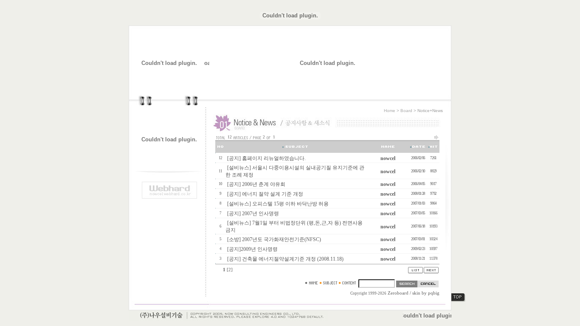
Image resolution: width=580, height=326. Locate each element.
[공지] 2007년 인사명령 (253, 213)
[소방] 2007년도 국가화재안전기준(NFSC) (274, 239)
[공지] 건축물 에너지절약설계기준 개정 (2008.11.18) (285, 259)
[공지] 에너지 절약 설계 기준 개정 (265, 194)
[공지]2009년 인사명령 (252, 249)
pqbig (433, 293)
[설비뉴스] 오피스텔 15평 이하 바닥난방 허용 (278, 204)
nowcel (387, 158)
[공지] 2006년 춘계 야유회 (256, 184)
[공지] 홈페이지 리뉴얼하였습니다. (266, 158)
